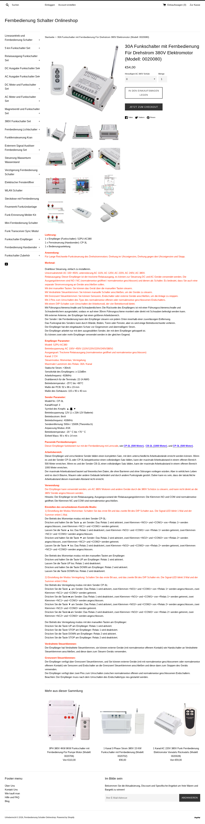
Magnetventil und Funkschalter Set (22, 111)
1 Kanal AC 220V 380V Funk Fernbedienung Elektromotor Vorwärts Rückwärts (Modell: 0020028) (176, 752)
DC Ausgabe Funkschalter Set (22, 68)
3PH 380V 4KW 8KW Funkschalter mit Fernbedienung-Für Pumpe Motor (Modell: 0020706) (69, 752)
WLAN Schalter (13, 190)
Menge (161, 74)
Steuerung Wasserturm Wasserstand (18, 160)
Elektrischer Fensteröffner (19, 182)
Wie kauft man (12, 793)
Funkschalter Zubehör (22, 255)
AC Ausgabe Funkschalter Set (22, 76)
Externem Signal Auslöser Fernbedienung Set (22, 147)
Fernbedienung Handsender (22, 247)
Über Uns (10, 785)
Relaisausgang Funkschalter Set (22, 58)
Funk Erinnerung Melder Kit (20, 215)
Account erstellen (67, 5)
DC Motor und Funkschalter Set (22, 86)
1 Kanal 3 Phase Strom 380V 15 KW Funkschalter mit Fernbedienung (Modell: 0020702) (122, 752)
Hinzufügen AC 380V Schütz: (137, 74)
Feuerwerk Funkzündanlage (21, 206)
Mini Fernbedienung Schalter (21, 223)
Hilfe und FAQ (12, 797)
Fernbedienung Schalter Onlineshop (41, 20)
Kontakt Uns (11, 789)
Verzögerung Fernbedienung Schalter (22, 172)
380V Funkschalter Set (22, 121)
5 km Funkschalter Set (22, 48)
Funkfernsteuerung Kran (18, 137)
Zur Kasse (195, 5)
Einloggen (50, 5)
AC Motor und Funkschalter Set (22, 99)
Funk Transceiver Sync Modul (22, 231)
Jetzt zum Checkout (144, 107)
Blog (7, 801)
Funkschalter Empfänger (22, 239)
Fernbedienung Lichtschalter (22, 129)
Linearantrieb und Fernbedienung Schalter (22, 37)
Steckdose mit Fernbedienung (22, 198)
